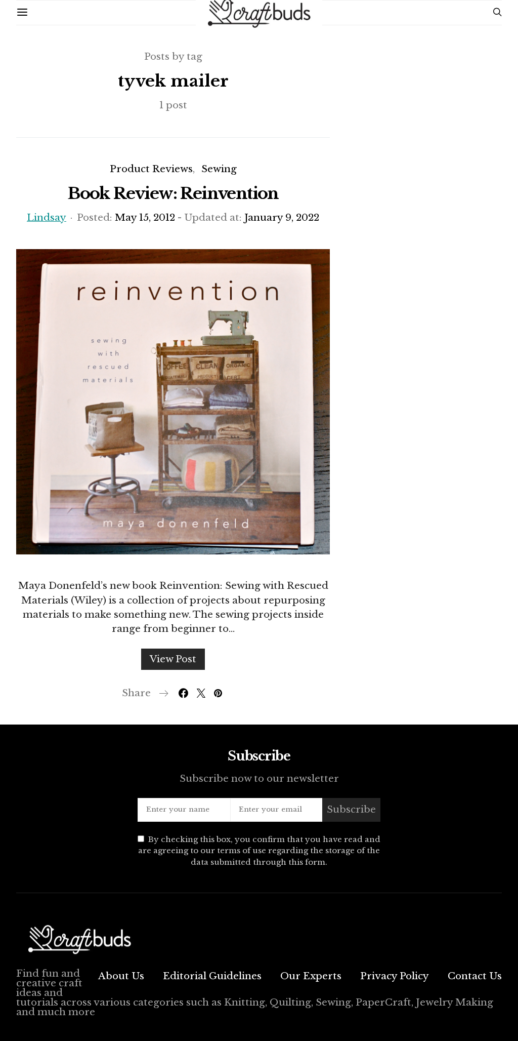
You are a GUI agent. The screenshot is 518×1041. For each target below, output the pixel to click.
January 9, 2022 (281, 217)
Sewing (219, 169)
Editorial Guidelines (212, 976)
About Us (121, 976)
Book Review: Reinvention (173, 193)
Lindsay (46, 217)
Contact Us (475, 976)
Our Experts (310, 976)
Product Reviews (151, 169)
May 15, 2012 (145, 217)
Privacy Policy (394, 976)
